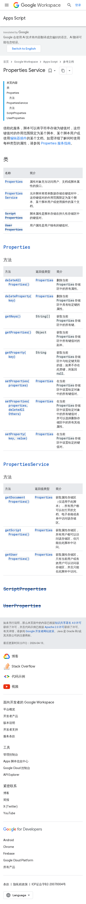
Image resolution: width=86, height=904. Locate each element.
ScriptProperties (14, 215)
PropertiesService (14, 195)
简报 (6, 799)
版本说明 (9, 722)
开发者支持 (10, 729)
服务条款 (9, 736)
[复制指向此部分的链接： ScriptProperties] (52, 589)
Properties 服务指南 (56, 143)
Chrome (8, 846)
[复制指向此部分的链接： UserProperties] (46, 606)
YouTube (9, 813)
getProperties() (18, 332)
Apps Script (14, 18)
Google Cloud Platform (18, 860)
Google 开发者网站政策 (40, 631)
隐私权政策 (20, 884)
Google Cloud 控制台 (16, 768)
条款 (6, 884)
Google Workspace (26, 61)
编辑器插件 (18, 138)
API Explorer (11, 774)
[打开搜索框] (69, 5)
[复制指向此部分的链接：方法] (16, 260)
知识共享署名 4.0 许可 (68, 622)
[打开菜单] (7, 5)
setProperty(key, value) (16, 436)
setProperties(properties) (17, 383)
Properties (14, 182)
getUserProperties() (17, 556)
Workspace (49, 5)
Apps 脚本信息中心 (15, 761)
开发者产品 (10, 716)
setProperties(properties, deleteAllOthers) (17, 407)
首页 (6, 61)
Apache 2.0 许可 (54, 627)
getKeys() (13, 316)
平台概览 (9, 709)
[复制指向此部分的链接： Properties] (36, 247)
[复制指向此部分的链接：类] (12, 159)
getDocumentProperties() (17, 499)
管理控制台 (10, 754)
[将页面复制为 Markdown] (63, 70)
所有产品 (9, 867)
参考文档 (68, 61)
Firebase (9, 853)
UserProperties (14, 227)
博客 (6, 793)
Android (8, 840)
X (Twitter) (10, 806)
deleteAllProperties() (17, 282)
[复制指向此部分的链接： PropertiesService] (54, 464)
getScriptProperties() (17, 532)
